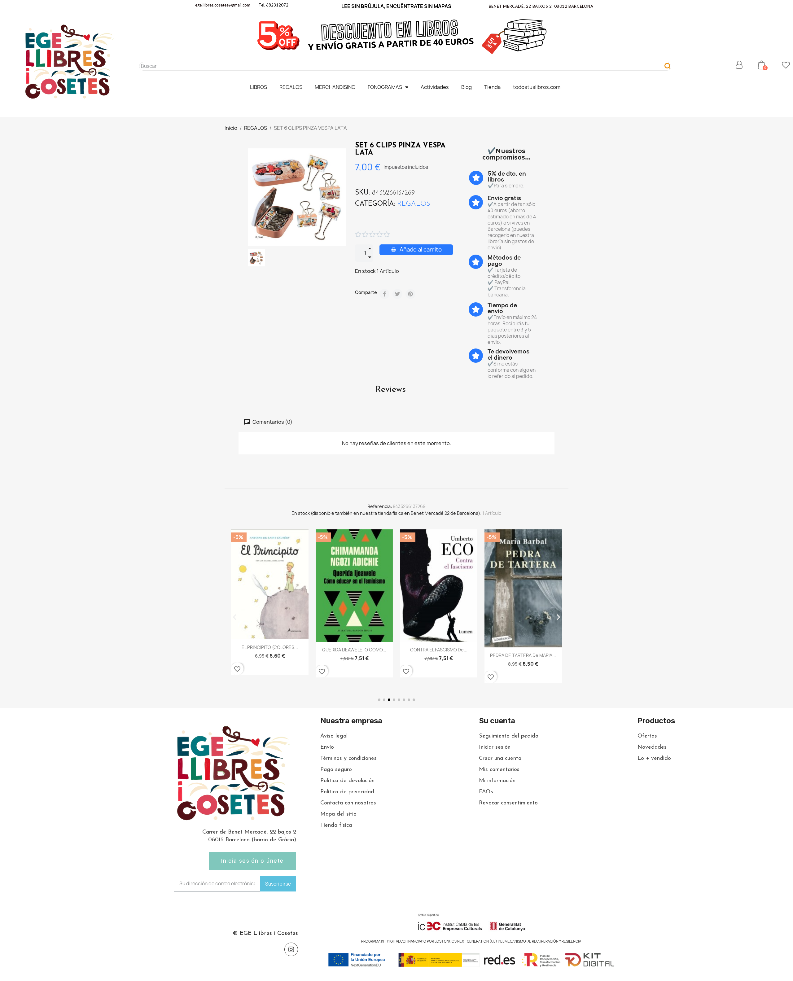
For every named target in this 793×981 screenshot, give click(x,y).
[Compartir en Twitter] (397, 294)
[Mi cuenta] (739, 65)
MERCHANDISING (335, 87)
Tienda (492, 87)
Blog (466, 87)
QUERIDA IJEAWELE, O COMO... (354, 650)
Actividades (435, 87)
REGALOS (290, 87)
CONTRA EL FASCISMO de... (438, 650)
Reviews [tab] (390, 389)
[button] (761, 65)
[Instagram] (291, 949)
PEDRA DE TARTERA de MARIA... (523, 655)
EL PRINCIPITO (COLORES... (270, 647)
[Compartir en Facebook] (384, 294)
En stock (365, 271)
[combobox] (398, 66)
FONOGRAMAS (385, 87)
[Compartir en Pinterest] (410, 294)
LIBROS (258, 87)
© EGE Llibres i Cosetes (265, 933)
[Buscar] (667, 66)
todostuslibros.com (536, 87)
